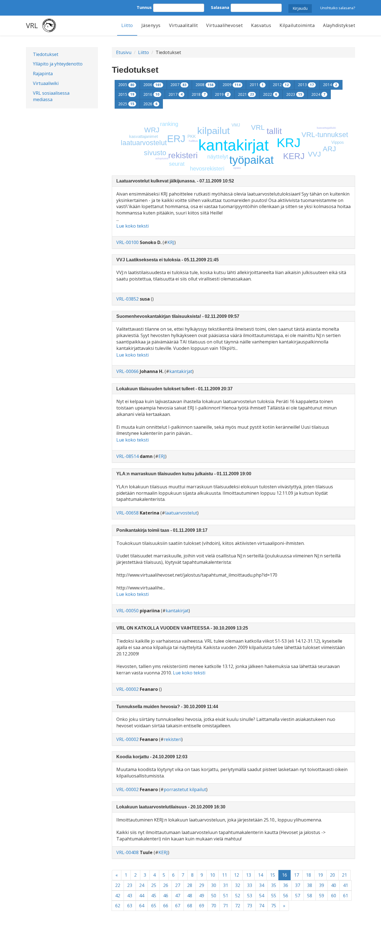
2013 (306, 84)
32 (237, 885)
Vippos (337, 142)
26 (165, 885)
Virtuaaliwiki (46, 83)
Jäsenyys (151, 25)
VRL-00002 (127, 689)
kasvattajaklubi (326, 127)
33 (249, 885)
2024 (318, 94)
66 (165, 906)
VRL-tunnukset (325, 134)
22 (117, 885)
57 (297, 896)
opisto (237, 167)
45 (153, 896)
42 (117, 896)
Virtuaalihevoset (224, 25)
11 (224, 875)
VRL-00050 (127, 611)
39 (321, 885)
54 (261, 896)
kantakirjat (233, 145)
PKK (191, 136)
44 (141, 896)
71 (225, 906)
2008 (204, 84)
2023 (294, 94)
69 (201, 906)
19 (320, 875)
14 (260, 875)
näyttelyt (217, 156)
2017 (175, 94)
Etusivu (123, 52)
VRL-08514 (127, 456)
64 (141, 906)
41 (345, 885)
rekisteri (183, 155)
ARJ (329, 149)
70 (213, 906)
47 (177, 896)
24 (141, 885)
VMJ (236, 125)
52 (237, 896)
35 (273, 885)
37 (297, 885)
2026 (150, 103)
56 (285, 896)
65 (153, 906)
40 (333, 885)
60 (333, 896)
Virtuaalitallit (183, 25)
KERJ (294, 156)
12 (236, 875)
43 (129, 896)
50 (213, 896)
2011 (257, 84)
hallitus (193, 140)
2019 (222, 94)
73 (249, 906)
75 (273, 906)
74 (261, 906)
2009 (231, 84)
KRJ (289, 143)
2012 (281, 84)
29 (201, 885)
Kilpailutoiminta (297, 25)
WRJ (152, 130)
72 (237, 906)
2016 (151, 94)
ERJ (176, 138)
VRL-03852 (127, 299)
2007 (178, 84)
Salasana (220, 7)
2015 (126, 94)
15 (272, 875)
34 (261, 885)
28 (189, 885)
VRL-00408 (127, 852)
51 (225, 896)
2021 (246, 94)
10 (212, 875)
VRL (32, 25)
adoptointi (161, 158)
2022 (270, 94)
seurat (177, 164)
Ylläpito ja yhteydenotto (58, 64)
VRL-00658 (127, 513)
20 (332, 875)
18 (308, 875)
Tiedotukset (45, 54)
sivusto (155, 153)
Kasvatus (261, 25)
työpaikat (251, 160)
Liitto (127, 25)
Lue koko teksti (132, 226)
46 (165, 896)
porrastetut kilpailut (185, 789)
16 (286, 875)
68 (189, 906)
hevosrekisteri (207, 168)
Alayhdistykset (339, 25)
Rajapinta (43, 73)
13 (248, 875)
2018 (199, 94)
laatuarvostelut (144, 143)
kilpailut (213, 130)
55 (273, 896)
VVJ (314, 154)
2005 (126, 84)
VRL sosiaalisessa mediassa (51, 96)
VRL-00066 (127, 371)
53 (249, 896)
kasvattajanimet (143, 136)
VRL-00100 (127, 242)
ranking (169, 124)
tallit (274, 131)
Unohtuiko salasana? (337, 7)
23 (129, 885)
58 (309, 896)
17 (296, 875)
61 (345, 896)
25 (153, 885)
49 (201, 896)
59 (321, 896)
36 (285, 885)
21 (344, 875)
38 (309, 885)
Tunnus (144, 7)
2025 (126, 103)
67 (177, 906)
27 (177, 885)
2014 (330, 84)
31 (225, 885)
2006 (152, 84)
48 (189, 896)
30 (213, 885)
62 (117, 906)
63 (129, 906)
